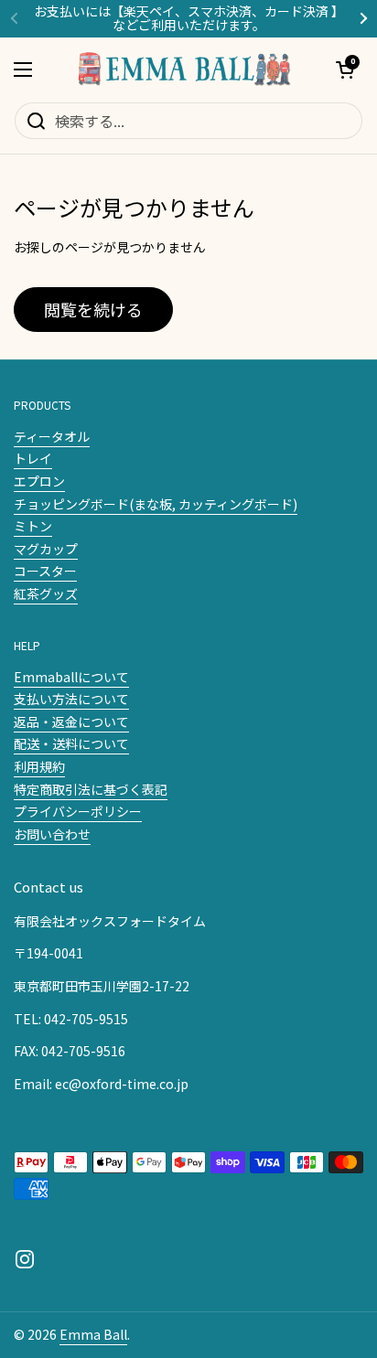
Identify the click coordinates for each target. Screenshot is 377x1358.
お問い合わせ (52, 834)
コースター (45, 570)
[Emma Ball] (184, 69)
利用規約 (39, 766)
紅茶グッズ (46, 593)
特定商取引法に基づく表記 (90, 789)
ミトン (33, 526)
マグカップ (46, 549)
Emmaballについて (71, 677)
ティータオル (52, 436)
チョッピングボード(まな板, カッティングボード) (155, 504)
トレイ (33, 458)
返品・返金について (71, 721)
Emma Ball (93, 1334)
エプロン (39, 481)
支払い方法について (71, 699)
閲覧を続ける (93, 309)
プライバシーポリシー (78, 811)
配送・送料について (71, 743)
